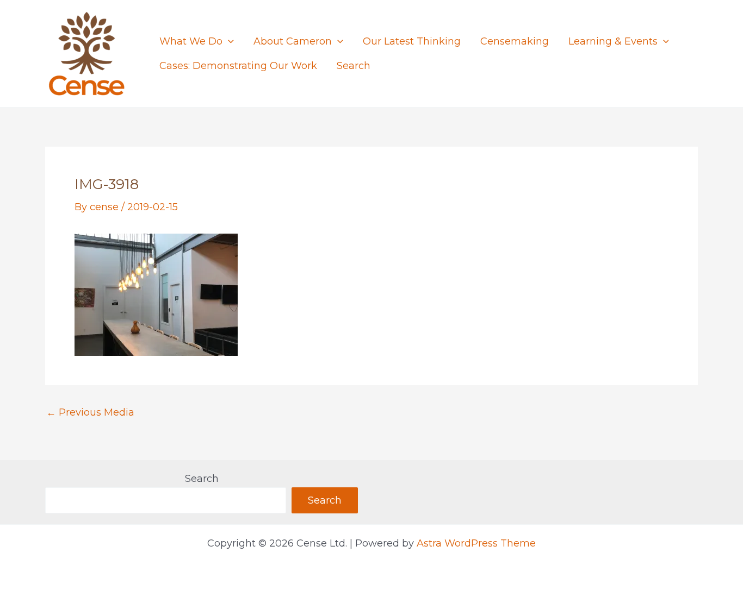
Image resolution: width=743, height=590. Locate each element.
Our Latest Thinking (412, 41)
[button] (228, 41)
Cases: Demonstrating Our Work (238, 66)
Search (353, 66)
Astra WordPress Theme (476, 543)
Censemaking (514, 41)
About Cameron (292, 41)
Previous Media (90, 412)
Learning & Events (613, 41)
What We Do (190, 41)
